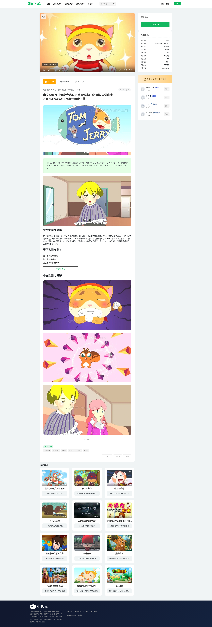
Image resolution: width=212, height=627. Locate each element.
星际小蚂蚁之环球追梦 (55, 488)
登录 (162, 4)
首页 (48, 4)
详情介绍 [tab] (50, 81)
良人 (147, 96)
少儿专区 (86, 611)
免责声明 (78, 611)
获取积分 (91, 4)
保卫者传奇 (119, 488)
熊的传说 (119, 553)
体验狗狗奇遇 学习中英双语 (54, 591)
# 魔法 (71, 450)
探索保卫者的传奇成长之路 (119, 493)
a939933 (149, 87)
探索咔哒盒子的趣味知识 (87, 558)
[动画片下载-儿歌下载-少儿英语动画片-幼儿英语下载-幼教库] (39, 606)
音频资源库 (69, 4)
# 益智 (64, 450)
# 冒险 (78, 450)
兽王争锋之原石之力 (55, 553)
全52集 (64, 517)
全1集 (129, 549)
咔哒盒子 (87, 553)
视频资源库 (57, 4)
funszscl (149, 112)
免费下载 (156, 24)
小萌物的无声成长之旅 (54, 526)
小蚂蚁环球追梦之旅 (54, 493)
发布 (178, 4)
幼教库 (80, 615)
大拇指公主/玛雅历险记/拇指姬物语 (122, 521)
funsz (148, 104)
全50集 (64, 484)
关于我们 (94, 611)
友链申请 (70, 611)
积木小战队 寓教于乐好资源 (87, 493)
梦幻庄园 (119, 586)
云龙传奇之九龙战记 (87, 521)
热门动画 (71, 90)
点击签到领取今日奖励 (156, 79)
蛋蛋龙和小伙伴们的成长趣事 (87, 591)
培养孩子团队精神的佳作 (54, 558)
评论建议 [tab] (65, 81)
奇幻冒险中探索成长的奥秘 (119, 558)
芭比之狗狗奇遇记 (55, 586)
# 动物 (86, 450)
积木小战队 (87, 488)
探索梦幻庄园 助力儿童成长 (119, 591)
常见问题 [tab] (80, 81)
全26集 (96, 517)
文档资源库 (80, 4)
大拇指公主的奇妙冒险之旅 (119, 526)
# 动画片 (47, 450)
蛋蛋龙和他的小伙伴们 (87, 586)
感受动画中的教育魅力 (87, 526)
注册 (167, 4)
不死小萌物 (55, 521)
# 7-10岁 (56, 450)
